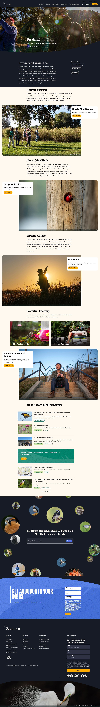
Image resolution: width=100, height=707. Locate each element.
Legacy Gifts (42, 646)
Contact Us (25, 646)
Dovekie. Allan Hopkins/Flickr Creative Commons (90, 559)
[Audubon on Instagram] (68, 675)
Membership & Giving (74, 4)
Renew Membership (44, 648)
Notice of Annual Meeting (12, 647)
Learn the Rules (9, 365)
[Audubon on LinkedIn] (78, 675)
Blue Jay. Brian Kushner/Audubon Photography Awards (18, 569)
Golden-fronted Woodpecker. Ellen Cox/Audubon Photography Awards (35, 573)
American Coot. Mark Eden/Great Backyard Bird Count (94, 550)
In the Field (75, 72)
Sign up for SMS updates (29, 648)
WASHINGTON (39, 443)
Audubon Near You (44, 639)
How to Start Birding (77, 65)
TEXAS (37, 487)
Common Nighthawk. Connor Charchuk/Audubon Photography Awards (79, 510)
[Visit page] (41, 130)
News (46, 472)
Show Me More (45, 491)
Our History (9, 641)
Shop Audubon (84, 1)
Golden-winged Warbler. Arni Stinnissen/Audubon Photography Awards (22, 576)
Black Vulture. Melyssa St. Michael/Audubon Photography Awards (15, 539)
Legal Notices (23, 665)
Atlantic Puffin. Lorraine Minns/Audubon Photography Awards (34, 510)
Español (95, 1)
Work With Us (26, 639)
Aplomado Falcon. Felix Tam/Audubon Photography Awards (10, 524)
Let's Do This (76, 115)
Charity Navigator (9, 658)
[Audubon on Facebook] (71, 675)
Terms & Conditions (72, 610)
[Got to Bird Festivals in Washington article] (46, 442)
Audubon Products (44, 641)
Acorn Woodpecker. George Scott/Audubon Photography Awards (55, 515)
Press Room (25, 644)
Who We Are (9, 639)
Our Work (41, 4)
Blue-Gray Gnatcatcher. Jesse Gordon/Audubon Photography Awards (85, 527)
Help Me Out (8, 192)
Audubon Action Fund (11, 652)
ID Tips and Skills (76, 68)
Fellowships (25, 641)
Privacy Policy (70, 601)
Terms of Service (77, 601)
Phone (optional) (69, 596)
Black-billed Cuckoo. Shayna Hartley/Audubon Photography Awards (8, 553)
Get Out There (73, 267)
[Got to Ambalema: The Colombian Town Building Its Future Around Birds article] (46, 417)
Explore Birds (55, 4)
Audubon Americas (39, 420)
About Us (48, 4)
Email (67, 587)
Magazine (90, 1)
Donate (95, 4)
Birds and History (46, 487)
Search (82, 4)
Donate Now (42, 644)
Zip (66, 591)
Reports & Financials (11, 650)
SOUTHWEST (38, 430)
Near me (88, 4)
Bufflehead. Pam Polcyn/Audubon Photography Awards (61, 562)
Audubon (6, 3)
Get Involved (64, 4)
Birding (46, 430)
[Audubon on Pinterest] (85, 675)
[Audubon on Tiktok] (82, 675)
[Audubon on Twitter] (75, 675)
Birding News (48, 443)
